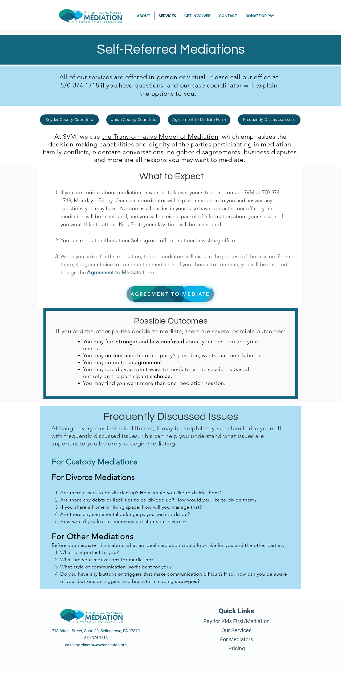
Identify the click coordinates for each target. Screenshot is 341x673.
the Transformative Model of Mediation (160, 136)
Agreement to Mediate (114, 272)
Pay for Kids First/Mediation (236, 621)
